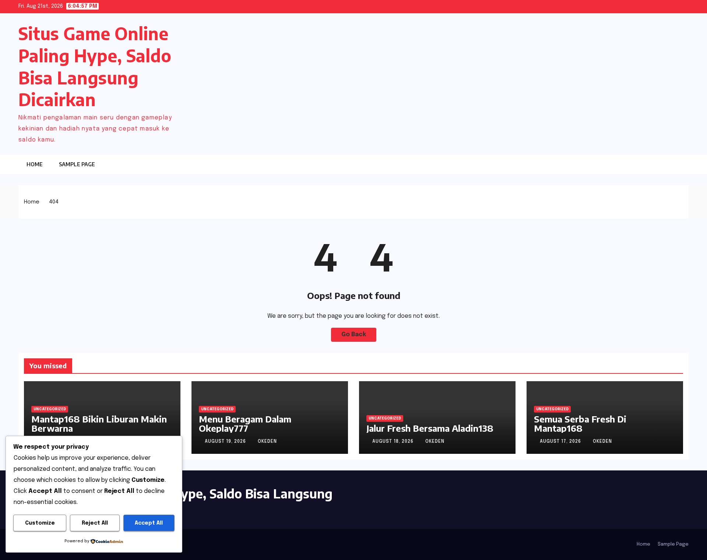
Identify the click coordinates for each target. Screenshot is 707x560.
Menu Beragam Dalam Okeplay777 (245, 423)
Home (35, 164)
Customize (40, 523)
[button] (668, 164)
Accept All (149, 523)
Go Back (353, 334)
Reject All (95, 523)
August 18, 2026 (393, 441)
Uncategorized (50, 409)
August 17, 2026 (561, 441)
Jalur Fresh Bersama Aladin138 (429, 428)
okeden (267, 441)
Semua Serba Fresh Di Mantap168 (580, 423)
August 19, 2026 (226, 441)
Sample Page (77, 164)
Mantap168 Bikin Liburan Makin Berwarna (99, 423)
